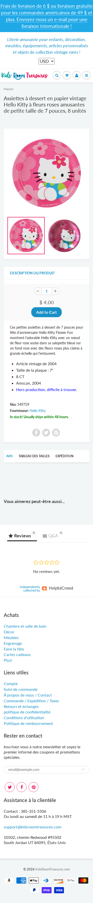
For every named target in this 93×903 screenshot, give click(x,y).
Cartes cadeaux (17, 654)
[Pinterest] (33, 787)
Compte (11, 683)
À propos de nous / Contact (28, 695)
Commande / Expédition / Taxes (31, 700)
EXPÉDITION (64, 456)
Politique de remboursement (28, 723)
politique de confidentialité (27, 711)
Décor (9, 631)
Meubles (11, 637)
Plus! (8, 660)
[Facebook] (22, 787)
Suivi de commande (20, 689)
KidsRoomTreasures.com (52, 869)
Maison (8, 89)
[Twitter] (10, 787)
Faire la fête (14, 649)
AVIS (9, 456)
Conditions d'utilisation (24, 717)
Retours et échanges (21, 706)
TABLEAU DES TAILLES (34, 456)
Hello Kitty (38, 410)
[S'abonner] (83, 769)
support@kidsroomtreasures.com (32, 826)
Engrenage (13, 643)
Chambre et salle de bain (25, 626)
